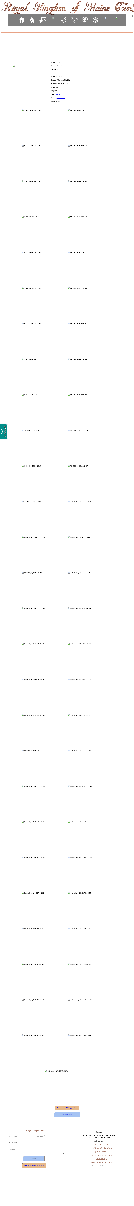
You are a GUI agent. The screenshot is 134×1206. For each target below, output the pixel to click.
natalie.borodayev (101, 1159)
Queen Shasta (60, 98)
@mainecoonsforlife (101, 1152)
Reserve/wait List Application (67, 1108)
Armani (57, 94)
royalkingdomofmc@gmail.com (101, 1148)
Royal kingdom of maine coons (101, 1162)
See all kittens (67, 1115)
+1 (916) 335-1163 (101, 1144)
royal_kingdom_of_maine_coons (101, 1155)
